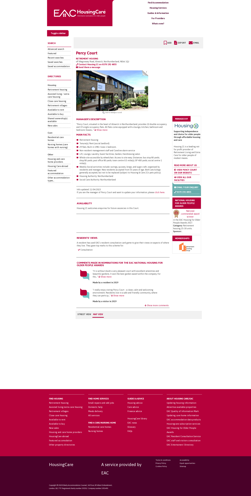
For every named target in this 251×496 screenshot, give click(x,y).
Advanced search (56, 49)
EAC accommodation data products (184, 419)
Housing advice (134, 403)
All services (94, 415)
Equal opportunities (187, 463)
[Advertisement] (180, 86)
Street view (84, 314)
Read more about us (185, 165)
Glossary (131, 427)
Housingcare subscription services (183, 424)
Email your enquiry (187, 187)
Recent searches (56, 58)
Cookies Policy (161, 466)
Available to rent (56, 110)
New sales (53, 125)
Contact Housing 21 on (97, 64)
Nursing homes (95, 431)
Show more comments (158, 305)
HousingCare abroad (59, 436)
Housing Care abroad (58, 166)
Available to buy (56, 114)
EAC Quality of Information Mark (183, 411)
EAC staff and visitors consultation (183, 440)
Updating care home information (183, 415)
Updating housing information (181, 403)
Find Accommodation (158, 2)
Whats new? (158, 23)
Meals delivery (95, 411)
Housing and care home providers (65, 432)
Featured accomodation (60, 440)
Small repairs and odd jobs (101, 403)
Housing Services (158, 8)
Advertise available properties (181, 407)
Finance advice (134, 411)
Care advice (133, 407)
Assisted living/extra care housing (65, 407)
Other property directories (62, 445)
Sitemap (183, 466)
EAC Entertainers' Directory (180, 445)
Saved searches (55, 62)
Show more (101, 130)
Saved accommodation (59, 66)
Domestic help (95, 407)
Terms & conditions (163, 460)
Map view (98, 314)
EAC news (132, 423)
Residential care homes (99, 427)
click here (160, 192)
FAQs (129, 431)
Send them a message (89, 67)
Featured (52, 53)
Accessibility (184, 460)
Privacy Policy (161, 463)
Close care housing (57, 101)
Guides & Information (158, 13)
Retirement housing (57, 89)
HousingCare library (137, 418)
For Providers (158, 18)
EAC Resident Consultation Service (184, 436)
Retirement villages (57, 105)
